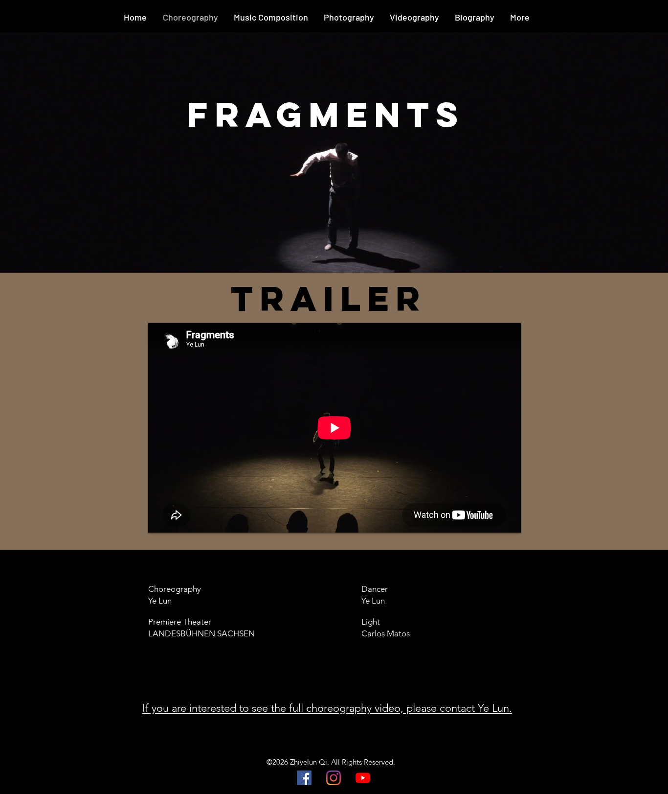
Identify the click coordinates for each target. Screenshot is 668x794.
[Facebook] (304, 778)
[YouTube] (363, 778)
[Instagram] (333, 778)
